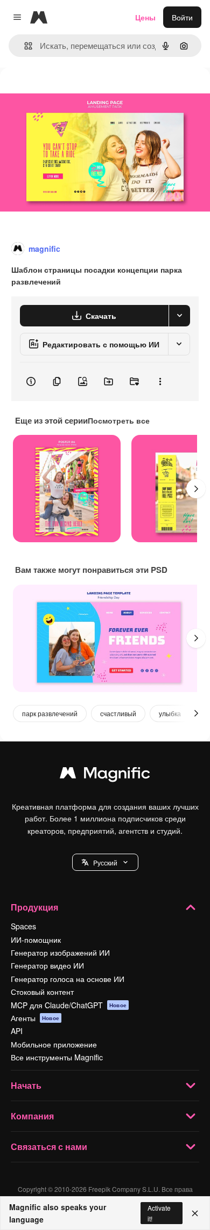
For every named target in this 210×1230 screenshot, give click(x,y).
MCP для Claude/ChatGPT (69, 1005)
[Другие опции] (160, 381)
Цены (145, 17)
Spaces (23, 926)
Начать (26, 1085)
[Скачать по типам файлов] (179, 315)
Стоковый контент (42, 991)
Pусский (105, 862)
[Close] (195, 1213)
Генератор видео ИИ (47, 965)
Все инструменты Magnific (57, 1057)
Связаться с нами (49, 1146)
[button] (105, 862)
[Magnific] (105, 775)
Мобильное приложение (54, 1044)
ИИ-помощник (36, 939)
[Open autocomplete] (24, 46)
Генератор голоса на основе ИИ (67, 978)
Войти (182, 17)
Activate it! (159, 1212)
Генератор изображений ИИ (60, 952)
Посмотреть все (119, 420)
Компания (32, 1116)
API (17, 1030)
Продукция (34, 907)
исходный (72, 92)
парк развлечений (50, 713)
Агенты (35, 1018)
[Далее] (196, 488)
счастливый (118, 713)
